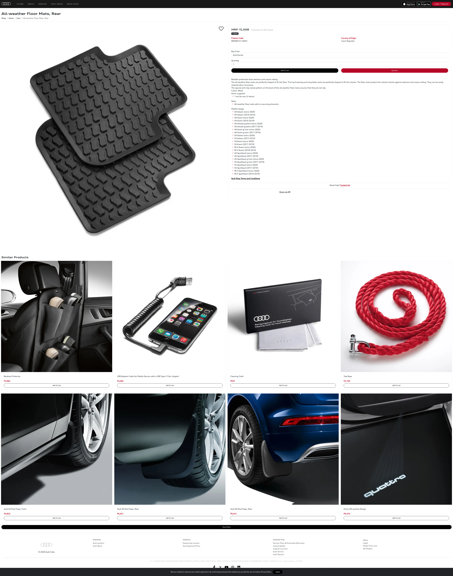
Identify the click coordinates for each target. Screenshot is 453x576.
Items (11, 18)
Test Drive (57, 4)
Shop (3, 18)
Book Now (73, 4)
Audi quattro (98, 543)
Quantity (235, 60)
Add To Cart (285, 70)
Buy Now (395, 70)
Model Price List (370, 546)
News (31, 4)
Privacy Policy (266, 572)
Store (20, 4)
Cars (18, 18)
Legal (365, 543)
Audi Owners (278, 554)
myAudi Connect (280, 549)
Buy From (235, 51)
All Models (367, 548)
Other (365, 540)
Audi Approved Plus (191, 546)
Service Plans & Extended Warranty (288, 543)
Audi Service (278, 551)
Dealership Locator (191, 543)
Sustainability (279, 546)
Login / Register (441, 4)
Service (42, 4)
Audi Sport (97, 546)
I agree (277, 572)
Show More (226, 527)
